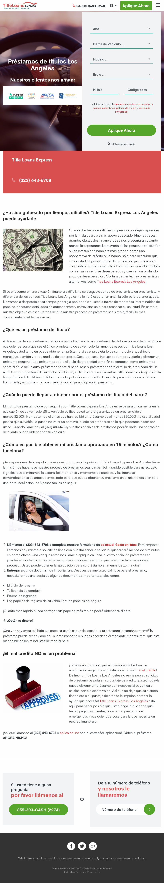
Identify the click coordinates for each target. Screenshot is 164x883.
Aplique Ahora (136, 5)
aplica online (69, 732)
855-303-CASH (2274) (38, 809)
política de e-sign (126, 107)
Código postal (133, 84)
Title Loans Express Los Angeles (120, 281)
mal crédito (147, 670)
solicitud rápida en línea (119, 544)
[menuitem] (111, 5)
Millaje (94, 84)
